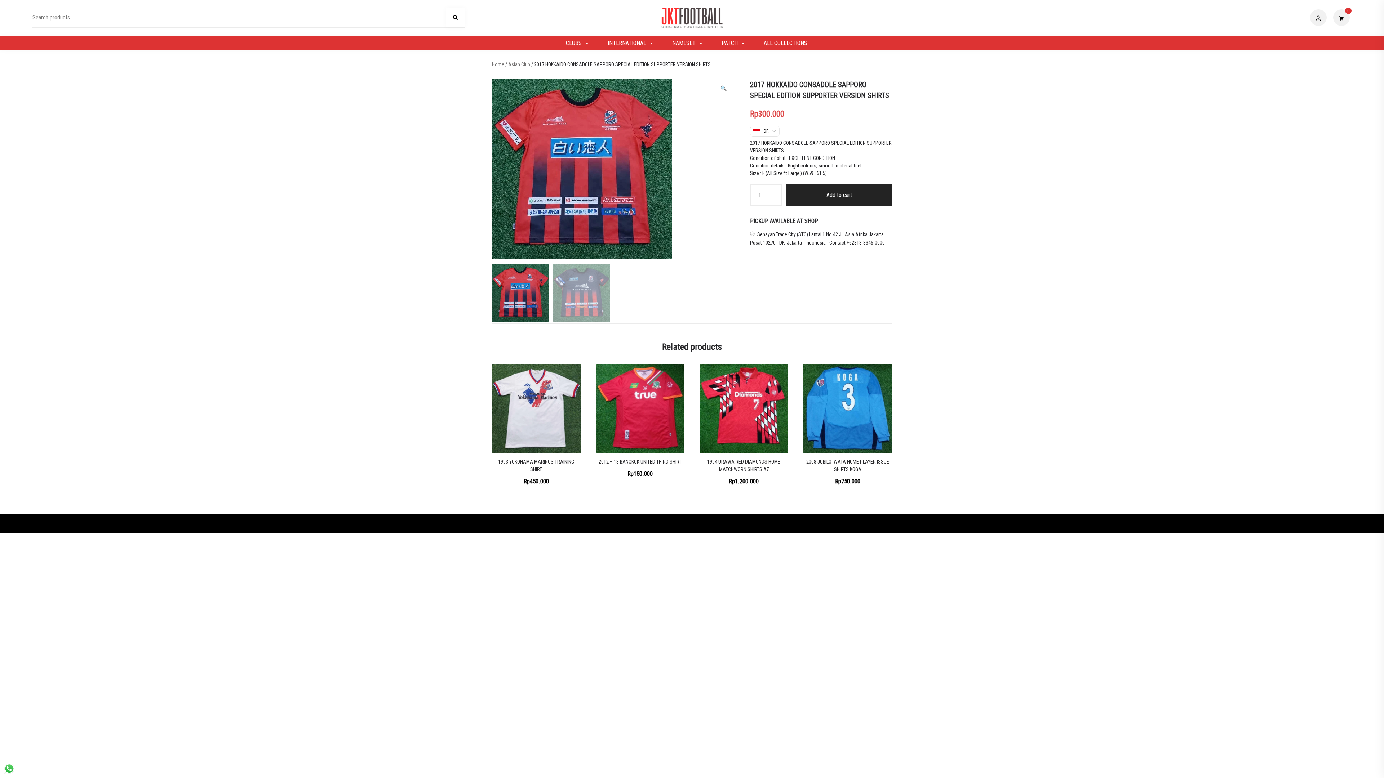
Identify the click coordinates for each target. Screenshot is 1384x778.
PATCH (730, 43)
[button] (723, 88)
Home (498, 64)
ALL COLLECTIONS (785, 43)
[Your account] (1319, 17)
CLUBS (574, 43)
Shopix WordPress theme (716, 523)
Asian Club (519, 64)
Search (455, 19)
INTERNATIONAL (627, 43)
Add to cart (839, 195)
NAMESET (684, 43)
